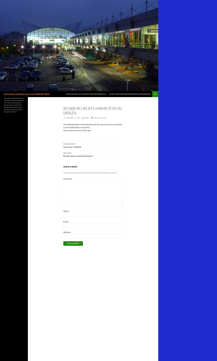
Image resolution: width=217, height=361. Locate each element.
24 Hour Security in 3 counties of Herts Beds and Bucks (86, 94)
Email (66, 221)
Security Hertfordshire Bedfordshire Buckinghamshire (130, 94)
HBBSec (86, 118)
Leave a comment (100, 118)
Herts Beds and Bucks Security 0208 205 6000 (26, 94)
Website (67, 232)
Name (66, 211)
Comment (68, 179)
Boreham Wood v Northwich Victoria (78, 154)
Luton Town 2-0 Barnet (72, 145)
